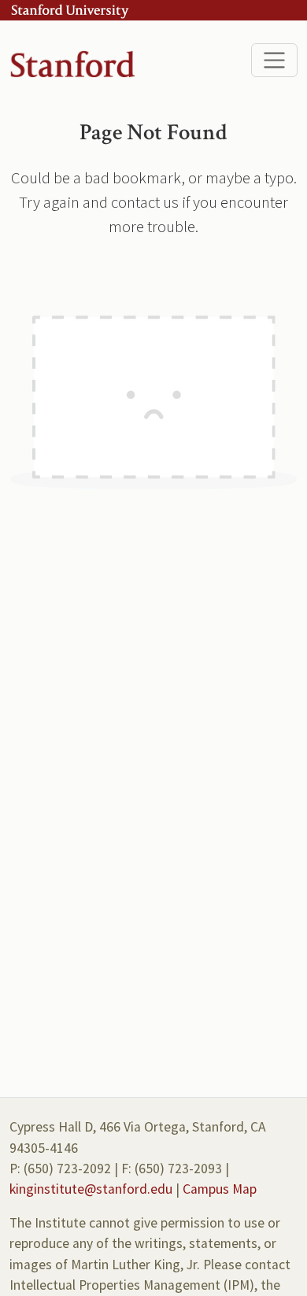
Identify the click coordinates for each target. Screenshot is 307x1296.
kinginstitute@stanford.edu (90, 1189)
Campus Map (220, 1189)
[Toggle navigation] (274, 60)
